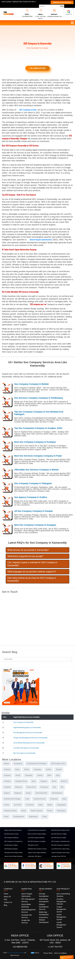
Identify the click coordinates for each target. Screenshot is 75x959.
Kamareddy (35, 48)
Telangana (37, 769)
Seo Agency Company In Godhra (30, 497)
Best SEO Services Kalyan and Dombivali (61, 830)
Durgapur (7, 775)
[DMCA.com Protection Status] (35, 953)
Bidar (49, 775)
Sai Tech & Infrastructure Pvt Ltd (15, 952)
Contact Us (8, 902)
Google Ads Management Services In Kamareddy (30, 738)
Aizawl (18, 775)
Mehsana (18, 787)
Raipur (23, 810)
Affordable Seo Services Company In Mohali (36, 469)
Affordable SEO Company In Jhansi (37, 849)
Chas (27, 799)
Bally (64, 799)
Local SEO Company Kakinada (36, 837)
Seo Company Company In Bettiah (31, 384)
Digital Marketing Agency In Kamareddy (27, 727)
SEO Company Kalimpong (11, 837)
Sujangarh (28, 775)
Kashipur (7, 769)
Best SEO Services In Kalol (11, 834)
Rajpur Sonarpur (36, 810)
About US (7, 897)
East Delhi (17, 805)
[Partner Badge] (69, 12)
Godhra (48, 769)
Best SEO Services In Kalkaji (59, 834)
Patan (17, 769)
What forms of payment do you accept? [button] (25, 556)
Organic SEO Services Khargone (13, 830)
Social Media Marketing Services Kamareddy (29, 743)
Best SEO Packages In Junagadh (36, 841)
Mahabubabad (57, 793)
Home (29, 48)
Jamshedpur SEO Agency (34, 856)
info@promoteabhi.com (54, 16)
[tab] (37, 550)
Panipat (58, 769)
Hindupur (7, 781)
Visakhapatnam (18, 816)
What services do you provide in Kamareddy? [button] (28, 550)
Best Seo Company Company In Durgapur (35, 525)
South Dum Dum (39, 799)
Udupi (44, 816)
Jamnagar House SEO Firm (58, 856)
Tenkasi (40, 775)
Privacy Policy (48, 953)
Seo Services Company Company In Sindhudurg (38, 398)
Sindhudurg (18, 763)
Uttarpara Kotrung (10, 810)
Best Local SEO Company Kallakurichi (37, 834)
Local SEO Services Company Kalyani (37, 830)
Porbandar (54, 799)
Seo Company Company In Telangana (33, 483)
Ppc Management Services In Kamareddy (27, 732)
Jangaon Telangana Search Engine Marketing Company (61, 852)
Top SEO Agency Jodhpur (11, 845)
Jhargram (43, 781)
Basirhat (64, 781)
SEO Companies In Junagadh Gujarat (14, 841)
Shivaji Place (31, 787)
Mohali (26, 769)
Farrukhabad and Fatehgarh (36, 763)
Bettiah (6, 763)
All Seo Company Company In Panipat (33, 511)
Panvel (49, 810)
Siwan (54, 781)
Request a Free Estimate (62, 2)
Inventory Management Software (61, 901)
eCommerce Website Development (44, 919)
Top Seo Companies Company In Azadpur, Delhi (38, 428)
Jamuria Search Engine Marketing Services (14, 856)
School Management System (61, 917)
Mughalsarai (33, 816)
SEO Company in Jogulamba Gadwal (61, 841)
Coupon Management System (61, 909)
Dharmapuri (61, 810)
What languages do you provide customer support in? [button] (31, 571)
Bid (62, 787)
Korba (6, 816)
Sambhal (7, 787)
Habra (40, 805)
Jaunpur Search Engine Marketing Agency (37, 852)
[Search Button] (69, 659)
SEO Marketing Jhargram (11, 849)
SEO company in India (27, 110)
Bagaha (7, 793)
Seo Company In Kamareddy (23, 722)
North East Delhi (41, 793)
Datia (33, 781)
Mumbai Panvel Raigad (12, 799)
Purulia (6, 805)
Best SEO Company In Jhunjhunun (60, 845)
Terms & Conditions (60, 953)
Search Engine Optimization (41, 240)
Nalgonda (17, 793)
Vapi (54, 787)
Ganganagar (61, 805)
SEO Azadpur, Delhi (58, 763)
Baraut (28, 793)
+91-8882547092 (27, 16)
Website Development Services (44, 906)
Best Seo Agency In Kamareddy (24, 753)
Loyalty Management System (61, 924)
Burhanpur (44, 787)
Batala (50, 805)
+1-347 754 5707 (55, 947)
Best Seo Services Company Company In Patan (38, 456)
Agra (57, 775)
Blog (5, 905)
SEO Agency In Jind (33, 845)
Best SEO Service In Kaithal (58, 837)
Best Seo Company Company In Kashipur (35, 442)
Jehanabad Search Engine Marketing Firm (14, 852)
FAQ (5, 899)
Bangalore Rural (21, 781)
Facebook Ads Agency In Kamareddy (26, 748)
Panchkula (29, 805)
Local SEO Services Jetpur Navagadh (61, 849)
